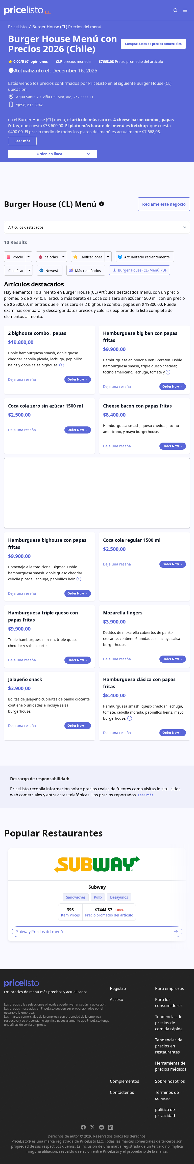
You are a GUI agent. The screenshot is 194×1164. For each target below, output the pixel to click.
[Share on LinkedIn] (110, 1127)
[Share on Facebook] (83, 1127)
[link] (97, 864)
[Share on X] (92, 1127)
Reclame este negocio (164, 204)
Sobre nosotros (170, 1081)
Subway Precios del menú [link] (39, 931)
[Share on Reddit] (101, 1127)
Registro (118, 988)
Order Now (75, 379)
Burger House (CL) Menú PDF (142, 270)
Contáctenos (122, 1092)
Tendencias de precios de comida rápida (169, 1023)
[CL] (23, 10)
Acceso (116, 999)
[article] (97, 894)
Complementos (124, 1081)
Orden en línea (49, 153)
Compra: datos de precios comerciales (153, 44)
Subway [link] (97, 887)
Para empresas (169, 988)
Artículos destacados (25, 227)
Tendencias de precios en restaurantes (168, 1046)
